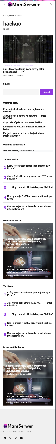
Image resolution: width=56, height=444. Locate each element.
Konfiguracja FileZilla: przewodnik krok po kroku (24, 128)
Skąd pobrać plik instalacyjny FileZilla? (22, 122)
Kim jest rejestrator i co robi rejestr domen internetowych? (24, 134)
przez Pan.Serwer (12, 247)
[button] (4, 4)
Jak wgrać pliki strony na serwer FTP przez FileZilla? (24, 117)
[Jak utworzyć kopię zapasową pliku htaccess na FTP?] (28, 49)
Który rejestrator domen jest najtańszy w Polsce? (23, 110)
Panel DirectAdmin (17, 66)
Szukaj (6, 84)
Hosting (7, 66)
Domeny (9, 236)
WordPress (29, 66)
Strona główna (8, 15)
